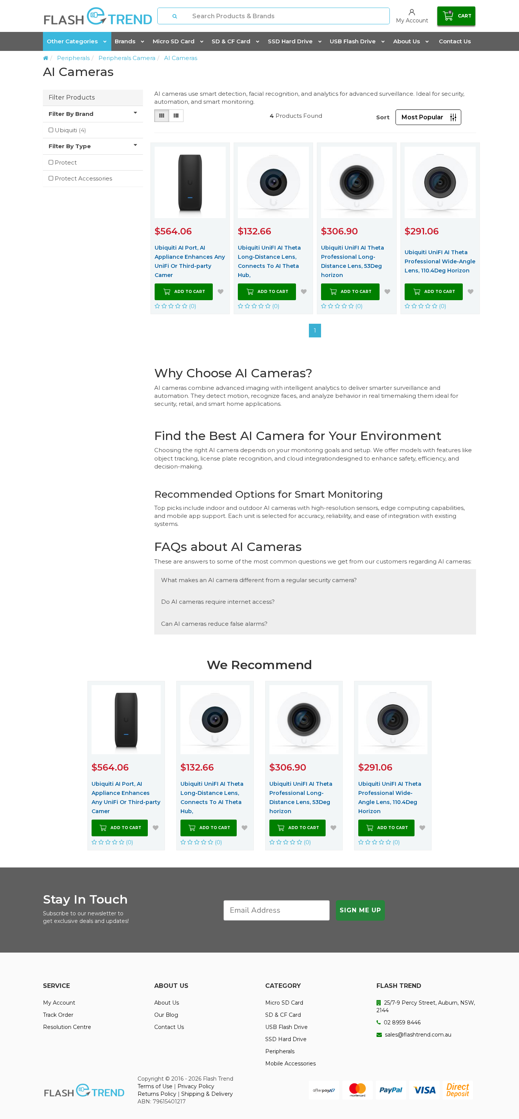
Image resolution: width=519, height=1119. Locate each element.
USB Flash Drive (353, 41)
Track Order (58, 1014)
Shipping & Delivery (207, 1094)
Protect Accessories (83, 178)
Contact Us (455, 41)
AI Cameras (180, 58)
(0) (191, 306)
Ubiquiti (70, 130)
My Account (59, 1002)
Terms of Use (155, 1086)
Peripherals (73, 58)
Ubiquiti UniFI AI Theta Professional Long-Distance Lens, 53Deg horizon (352, 261)
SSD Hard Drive (290, 41)
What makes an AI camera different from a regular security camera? (259, 580)
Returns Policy (157, 1094)
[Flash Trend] (97, 16)
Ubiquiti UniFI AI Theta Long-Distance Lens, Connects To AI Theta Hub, (269, 261)
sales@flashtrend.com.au (417, 1034)
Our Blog (166, 1014)
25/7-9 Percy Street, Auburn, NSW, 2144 (426, 1006)
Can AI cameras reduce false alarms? (214, 623)
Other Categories (72, 41)
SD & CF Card (231, 41)
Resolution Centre (67, 1027)
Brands (125, 41)
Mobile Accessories (290, 1063)
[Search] (175, 16)
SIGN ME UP (360, 910)
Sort (382, 117)
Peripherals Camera (126, 58)
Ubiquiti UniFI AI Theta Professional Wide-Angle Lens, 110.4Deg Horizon (440, 261)
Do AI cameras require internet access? (218, 601)
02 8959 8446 (401, 1022)
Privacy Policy (195, 1086)
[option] (126, 765)
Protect (66, 162)
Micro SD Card (174, 41)
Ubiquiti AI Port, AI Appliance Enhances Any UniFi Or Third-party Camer (190, 261)
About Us (406, 41)
